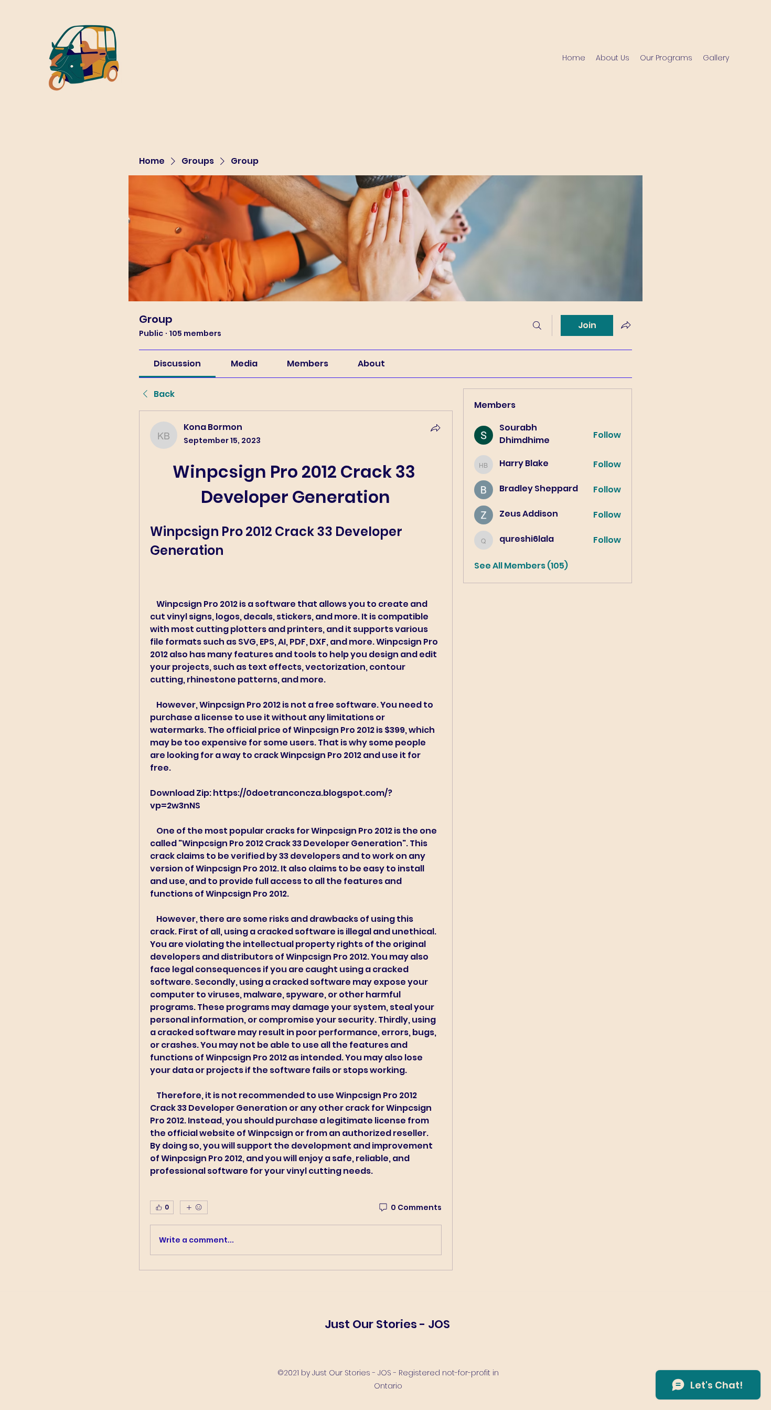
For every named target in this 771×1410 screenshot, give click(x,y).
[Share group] (625, 325)
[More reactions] (194, 1207)
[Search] (537, 325)
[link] (177, 363)
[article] (296, 840)
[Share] (435, 428)
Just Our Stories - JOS (387, 1324)
